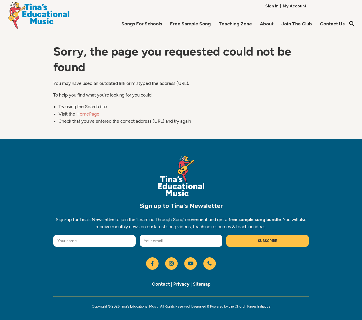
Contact (161, 284)
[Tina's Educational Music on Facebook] (152, 263)
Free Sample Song (190, 24)
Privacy (181, 284)
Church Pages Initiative (252, 306)
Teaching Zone (235, 24)
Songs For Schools (141, 24)
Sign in (272, 6)
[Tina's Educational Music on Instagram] (171, 263)
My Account (295, 6)
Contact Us (332, 24)
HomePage (87, 114)
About (266, 24)
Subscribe (267, 241)
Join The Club (296, 24)
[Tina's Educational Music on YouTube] (190, 263)
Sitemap (201, 284)
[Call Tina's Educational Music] (209, 263)
